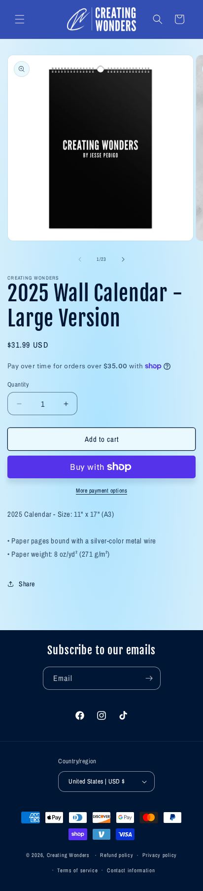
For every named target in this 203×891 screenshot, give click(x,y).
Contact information (131, 870)
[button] (20, 19)
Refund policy (116, 855)
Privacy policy (159, 855)
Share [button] (27, 583)
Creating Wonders (68, 855)
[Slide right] (123, 259)
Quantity (18, 384)
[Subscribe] (149, 678)
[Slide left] (80, 259)
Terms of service (77, 870)
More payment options (101, 491)
